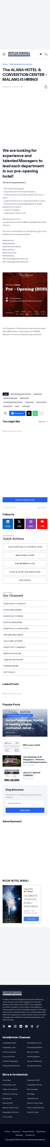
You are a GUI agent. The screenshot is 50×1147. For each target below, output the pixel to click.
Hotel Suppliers (33, 1056)
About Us (16, 1131)
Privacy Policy (28, 1131)
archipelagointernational (13, 402)
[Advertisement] (25, 25)
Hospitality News (13, 616)
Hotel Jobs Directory (35, 1107)
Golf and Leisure (13, 641)
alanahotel (38, 394)
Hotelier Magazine (10, 1061)
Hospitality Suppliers (16, 629)
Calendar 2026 (33, 1080)
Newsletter (7, 1098)
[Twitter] (29, 413)
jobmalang (29, 402)
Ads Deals (25, 580)
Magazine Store (25, 555)
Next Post (41, 507)
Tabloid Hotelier (13, 660)
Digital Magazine (13, 622)
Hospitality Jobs (9, 1047)
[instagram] (15, 1026)
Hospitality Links (9, 1085)
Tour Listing (7, 1117)
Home (5, 64)
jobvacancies (41, 402)
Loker (17, 406)
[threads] (32, 1026)
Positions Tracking (10, 1094)
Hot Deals (9, 672)
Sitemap (19, 1135)
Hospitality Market (15, 647)
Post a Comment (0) (25, 499)
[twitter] (4, 1026)
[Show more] (41, 413)
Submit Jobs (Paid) (35, 1103)
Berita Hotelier (12, 653)
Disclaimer (41, 1131)
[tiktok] (37, 1026)
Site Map (30, 1094)
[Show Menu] (4, 54)
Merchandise (32, 1089)
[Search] (46, 54)
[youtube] (9, 1026)
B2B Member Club (25, 563)
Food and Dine (9, 1056)
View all (41, 421)
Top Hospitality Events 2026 (25, 547)
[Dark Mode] (40, 54)
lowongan (26, 406)
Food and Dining (13, 610)
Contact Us (29, 1135)
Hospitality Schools (10, 1112)
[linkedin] (20, 1026)
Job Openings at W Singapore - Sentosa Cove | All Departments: (35, 759)
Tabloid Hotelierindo (11, 1066)
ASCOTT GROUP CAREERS (31, 773)
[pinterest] (26, 1026)
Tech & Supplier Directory (25, 572)
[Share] (44, 86)
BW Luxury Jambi (31, 745)
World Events (32, 1098)
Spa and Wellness (13, 635)
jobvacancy (8, 406)
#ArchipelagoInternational (21, 64)
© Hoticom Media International (32, 1139)
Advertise (7, 1080)
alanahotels (24, 398)
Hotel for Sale (33, 1112)
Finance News (11, 666)
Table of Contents (10, 1089)
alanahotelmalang (10, 398)
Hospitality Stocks (34, 1085)
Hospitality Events (15, 604)
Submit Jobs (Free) (11, 1107)
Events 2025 (8, 1103)
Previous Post (10, 507)
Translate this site (34, 1066)
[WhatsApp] (35, 413)
